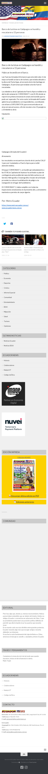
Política (6, 273)
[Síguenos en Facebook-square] (22, 767)
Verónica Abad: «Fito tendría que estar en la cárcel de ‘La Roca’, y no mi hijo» (34, 250)
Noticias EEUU (9, 346)
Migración (7, 312)
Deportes (7, 283)
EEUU (6, 307)
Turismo (7, 321)
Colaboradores (9, 365)
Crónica (5, 23)
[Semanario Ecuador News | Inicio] (8, 3)
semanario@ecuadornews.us (16, 719)
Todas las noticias (16, 23)
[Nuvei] (13, 435)
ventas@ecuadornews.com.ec (16, 732)
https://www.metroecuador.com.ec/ (15, 205)
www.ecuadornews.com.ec (12, 208)
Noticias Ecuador (10, 341)
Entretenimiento (9, 302)
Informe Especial (9, 293)
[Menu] (45, 3)
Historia (6, 360)
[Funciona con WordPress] (19, 762)
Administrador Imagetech (13, 36)
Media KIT (7, 370)
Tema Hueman (32, 762)
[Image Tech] (13, 405)
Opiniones (7, 326)
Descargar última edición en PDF (25, 496)
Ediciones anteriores (25, 502)
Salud (6, 316)
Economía (7, 278)
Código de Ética (9, 375)
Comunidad (8, 297)
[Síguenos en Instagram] (26, 767)
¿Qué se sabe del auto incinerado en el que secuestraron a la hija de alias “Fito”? (12, 250)
